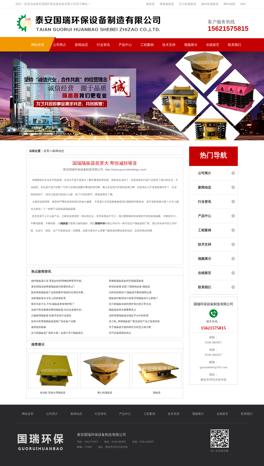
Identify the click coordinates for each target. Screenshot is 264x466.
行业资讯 (204, 201)
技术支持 (204, 244)
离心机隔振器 (104, 392)
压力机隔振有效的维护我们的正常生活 (130, 304)
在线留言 (204, 273)
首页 (46, 151)
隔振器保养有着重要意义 (122, 309)
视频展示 (204, 258)
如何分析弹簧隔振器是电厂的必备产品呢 (53, 321)
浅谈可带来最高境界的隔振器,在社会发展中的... (57, 309)
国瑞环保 (100, 223)
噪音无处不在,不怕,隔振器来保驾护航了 (52, 304)
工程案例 (204, 230)
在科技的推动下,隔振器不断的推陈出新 (130, 292)
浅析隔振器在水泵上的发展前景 (48, 298)
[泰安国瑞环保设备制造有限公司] (90, 33)
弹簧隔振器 (167, 4)
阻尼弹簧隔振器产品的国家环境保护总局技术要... (58, 292)
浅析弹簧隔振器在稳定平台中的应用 (128, 315)
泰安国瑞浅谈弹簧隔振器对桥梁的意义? (53, 286)
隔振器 (150, 4)
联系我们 (204, 287)
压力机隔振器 (187, 4)
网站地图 (229, 4)
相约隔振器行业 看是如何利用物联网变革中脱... (57, 280)
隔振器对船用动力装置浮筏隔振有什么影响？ (133, 298)
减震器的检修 (38, 327)
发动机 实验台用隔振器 (52, 392)
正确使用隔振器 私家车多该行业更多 (51, 315)
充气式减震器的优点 (120, 332)
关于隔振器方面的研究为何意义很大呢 (130, 327)
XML (243, 4)
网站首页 (27, 413)
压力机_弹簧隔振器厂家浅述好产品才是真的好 (134, 321)
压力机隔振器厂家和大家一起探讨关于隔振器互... (58, 332)
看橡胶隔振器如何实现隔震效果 (126, 280)
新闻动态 (58, 151)
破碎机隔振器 (210, 4)
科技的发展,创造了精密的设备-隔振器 (129, 286)
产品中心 (204, 216)
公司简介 (204, 173)
